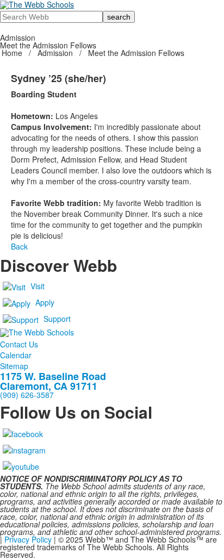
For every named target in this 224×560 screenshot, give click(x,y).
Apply (44, 302)
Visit (37, 286)
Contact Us (19, 344)
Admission (55, 52)
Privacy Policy (28, 539)
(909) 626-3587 (27, 394)
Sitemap (14, 365)
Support (57, 318)
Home (13, 52)
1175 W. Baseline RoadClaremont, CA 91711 (53, 381)
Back (19, 246)
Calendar (16, 355)
